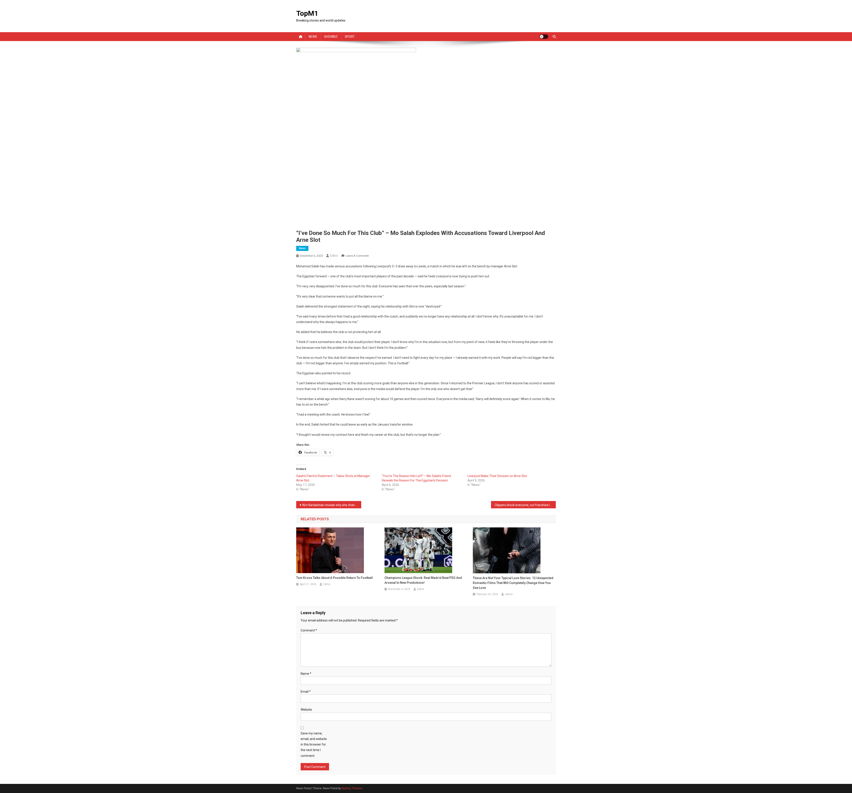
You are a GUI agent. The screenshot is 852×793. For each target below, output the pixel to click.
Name (306, 673)
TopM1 (307, 13)
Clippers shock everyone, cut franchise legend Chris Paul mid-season (525, 505)
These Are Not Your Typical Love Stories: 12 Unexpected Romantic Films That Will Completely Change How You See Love (513, 583)
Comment (309, 630)
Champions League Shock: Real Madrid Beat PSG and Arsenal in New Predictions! (423, 580)
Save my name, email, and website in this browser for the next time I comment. (314, 744)
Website (306, 709)
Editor (334, 255)
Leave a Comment (357, 255)
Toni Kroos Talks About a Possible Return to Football (334, 578)
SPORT (350, 36)
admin (509, 594)
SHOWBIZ (331, 36)
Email (306, 691)
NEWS (313, 36)
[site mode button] (543, 36)
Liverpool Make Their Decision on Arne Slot (497, 476)
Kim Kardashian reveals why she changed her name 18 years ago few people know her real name (331, 505)
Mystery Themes (351, 788)
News (302, 248)
